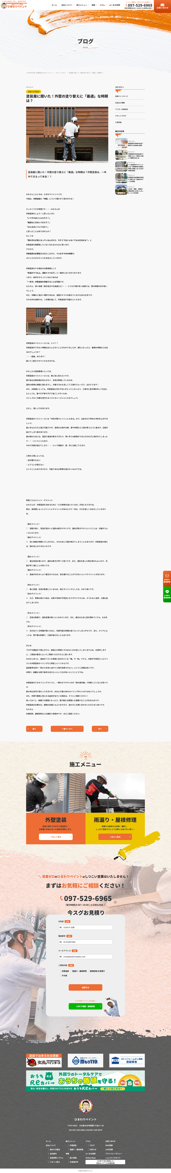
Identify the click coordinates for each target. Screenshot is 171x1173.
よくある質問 (114, 5)
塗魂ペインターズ (121, 96)
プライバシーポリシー (113, 1153)
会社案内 (53, 1153)
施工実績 (73, 1157)
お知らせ (93, 1149)
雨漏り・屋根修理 (76, 1149)
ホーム (54, 5)
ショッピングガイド (113, 1157)
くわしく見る (55, 836)
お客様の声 (74, 1162)
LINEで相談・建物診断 (85, 1006)
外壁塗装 (73, 1145)
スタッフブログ (120, 116)
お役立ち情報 (120, 102)
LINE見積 (109, 1149)
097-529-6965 (88, 898)
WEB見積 (109, 1145)
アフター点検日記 (121, 109)
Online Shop (91, 1157)
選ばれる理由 (55, 1149)
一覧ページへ (67, 728)
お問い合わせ (162, 7)
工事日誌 (118, 122)
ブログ (92, 1145)
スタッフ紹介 (55, 1162)
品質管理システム (56, 1157)
